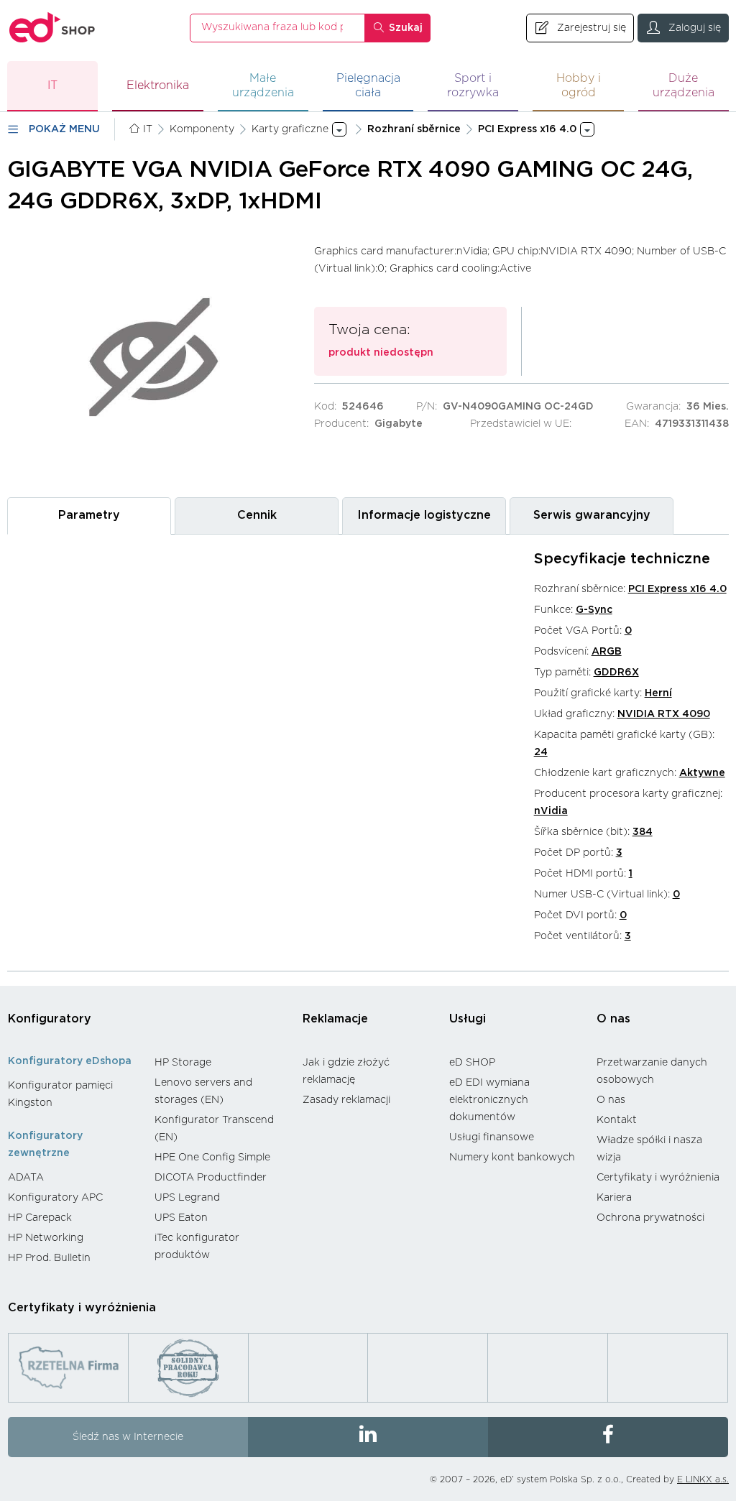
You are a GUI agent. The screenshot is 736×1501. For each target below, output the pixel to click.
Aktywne (702, 773)
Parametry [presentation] (89, 515)
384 (642, 832)
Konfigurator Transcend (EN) (214, 1128)
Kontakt (617, 1120)
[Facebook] (608, 1437)
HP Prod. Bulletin (49, 1258)
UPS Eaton (181, 1218)
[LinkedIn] (368, 1437)
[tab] (89, 515)
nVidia (551, 811)
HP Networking (45, 1238)
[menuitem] (74, 1094)
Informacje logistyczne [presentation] (424, 515)
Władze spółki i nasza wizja (649, 1149)
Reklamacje (335, 1019)
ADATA (26, 1178)
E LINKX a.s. (703, 1479)
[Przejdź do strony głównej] (52, 27)
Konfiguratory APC (55, 1198)
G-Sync (594, 610)
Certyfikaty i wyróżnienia (658, 1178)
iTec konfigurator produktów (197, 1246)
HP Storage (183, 1063)
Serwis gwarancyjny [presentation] (591, 515)
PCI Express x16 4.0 (677, 589)
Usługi (467, 1019)
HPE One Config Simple (212, 1158)
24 (541, 752)
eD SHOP (472, 1063)
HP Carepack (40, 1218)
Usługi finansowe (491, 1137)
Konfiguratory (49, 1019)
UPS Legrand (187, 1198)
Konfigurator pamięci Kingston (60, 1094)
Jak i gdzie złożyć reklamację (346, 1071)
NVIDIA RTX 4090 (663, 714)
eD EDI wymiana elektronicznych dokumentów (489, 1100)
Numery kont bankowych (512, 1158)
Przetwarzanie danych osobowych (652, 1071)
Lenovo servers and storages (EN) (203, 1091)
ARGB (607, 652)
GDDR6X (616, 673)
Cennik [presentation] (257, 515)
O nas (613, 1019)
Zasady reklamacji (346, 1100)
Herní (658, 693)
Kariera (614, 1198)
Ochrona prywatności (650, 1218)
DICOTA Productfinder (211, 1178)
